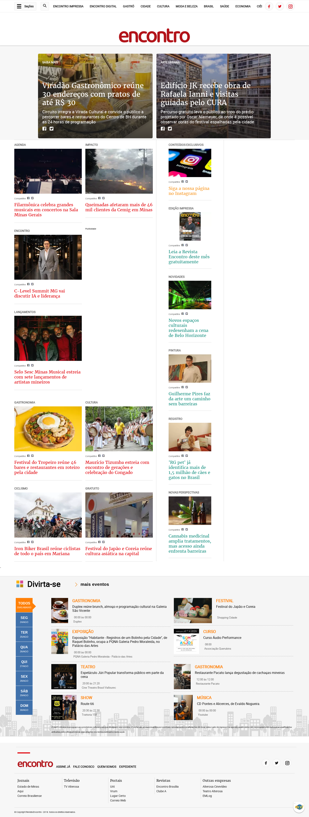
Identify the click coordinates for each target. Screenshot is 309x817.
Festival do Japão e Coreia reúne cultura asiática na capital (118, 551)
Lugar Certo (118, 796)
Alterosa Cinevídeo (215, 786)
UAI (112, 786)
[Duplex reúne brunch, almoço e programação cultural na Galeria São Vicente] (59, 610)
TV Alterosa (71, 786)
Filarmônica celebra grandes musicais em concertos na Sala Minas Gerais (46, 210)
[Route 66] (64, 707)
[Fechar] (294, 803)
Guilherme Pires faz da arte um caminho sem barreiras (189, 399)
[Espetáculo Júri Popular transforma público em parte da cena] (64, 676)
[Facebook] (269, 6)
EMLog (207, 796)
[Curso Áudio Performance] (186, 641)
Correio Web (118, 800)
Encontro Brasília (167, 786)
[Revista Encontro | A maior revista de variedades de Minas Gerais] (154, 45)
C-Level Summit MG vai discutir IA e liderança (39, 293)
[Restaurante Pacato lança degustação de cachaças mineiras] (182, 676)
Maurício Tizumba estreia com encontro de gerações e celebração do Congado (117, 467)
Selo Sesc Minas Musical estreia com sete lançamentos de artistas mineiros (47, 377)
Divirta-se (44, 583)
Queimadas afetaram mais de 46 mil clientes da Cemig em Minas (119, 207)
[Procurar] (45, 6)
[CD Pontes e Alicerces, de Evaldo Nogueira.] (183, 707)
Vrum (113, 791)
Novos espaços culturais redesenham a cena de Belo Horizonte (188, 327)
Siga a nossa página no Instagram (189, 190)
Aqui (20, 791)
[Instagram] (290, 6)
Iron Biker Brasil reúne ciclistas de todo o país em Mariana (47, 551)
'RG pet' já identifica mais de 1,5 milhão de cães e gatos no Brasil (189, 469)
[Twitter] (280, 6)
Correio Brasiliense (29, 796)
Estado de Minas (28, 786)
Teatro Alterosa (213, 791)
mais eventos (95, 584)
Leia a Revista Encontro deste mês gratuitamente (189, 257)
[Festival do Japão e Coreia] (193, 610)
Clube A (161, 791)
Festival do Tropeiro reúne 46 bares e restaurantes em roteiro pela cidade (47, 467)
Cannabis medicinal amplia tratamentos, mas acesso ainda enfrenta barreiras (190, 543)
